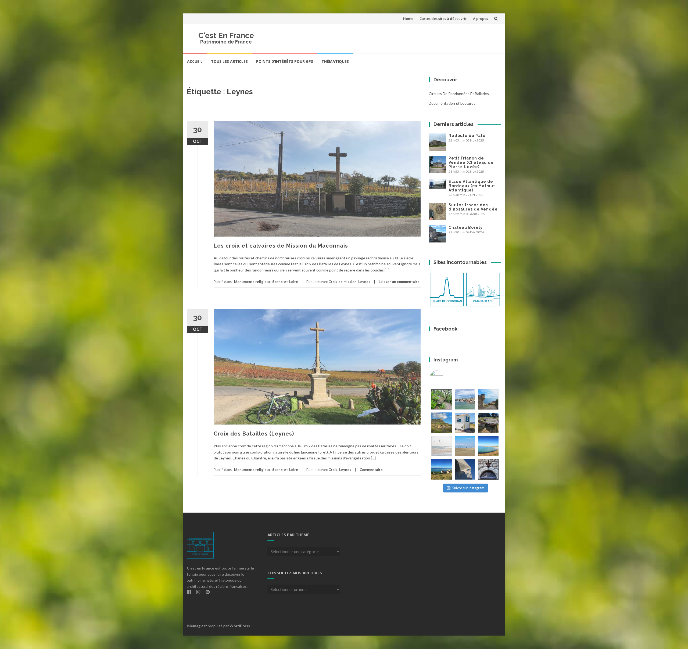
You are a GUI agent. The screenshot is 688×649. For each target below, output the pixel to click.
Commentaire (371, 469)
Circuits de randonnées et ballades (459, 93)
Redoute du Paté (467, 135)
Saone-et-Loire (285, 282)
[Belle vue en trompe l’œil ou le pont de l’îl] (465, 446)
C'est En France (226, 35)
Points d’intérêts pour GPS (284, 61)
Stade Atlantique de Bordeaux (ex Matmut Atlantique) (472, 185)
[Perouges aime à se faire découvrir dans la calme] (488, 469)
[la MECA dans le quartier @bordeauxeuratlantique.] (465, 469)
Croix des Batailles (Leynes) (254, 433)
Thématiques (335, 61)
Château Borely (466, 227)
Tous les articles (229, 61)
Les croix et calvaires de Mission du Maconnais (281, 245)
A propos (480, 18)
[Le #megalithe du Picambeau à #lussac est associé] (441, 399)
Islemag (193, 625)
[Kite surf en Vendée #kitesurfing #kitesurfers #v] (441, 446)
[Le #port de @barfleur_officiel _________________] (465, 399)
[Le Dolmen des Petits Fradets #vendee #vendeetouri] (488, 422)
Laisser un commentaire (399, 282)
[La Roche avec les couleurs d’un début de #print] (441, 422)
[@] (445, 377)
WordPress (240, 625)
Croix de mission (342, 282)
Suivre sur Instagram (468, 488)
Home (408, 18)
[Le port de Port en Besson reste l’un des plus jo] (441, 469)
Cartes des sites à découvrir (443, 18)
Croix (333, 469)
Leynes (364, 282)
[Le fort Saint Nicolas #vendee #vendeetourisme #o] (488, 399)
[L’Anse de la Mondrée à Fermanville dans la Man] (488, 446)
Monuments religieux (252, 282)
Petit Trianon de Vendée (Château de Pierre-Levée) (471, 162)
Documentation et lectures (452, 103)
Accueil (195, 61)
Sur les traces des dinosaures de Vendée (473, 207)
